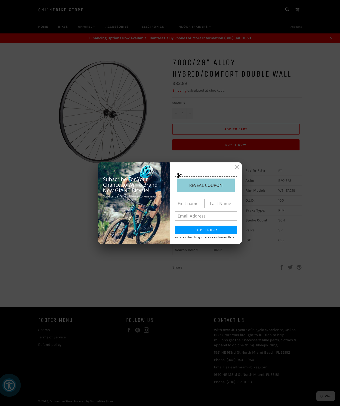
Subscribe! (206, 230)
